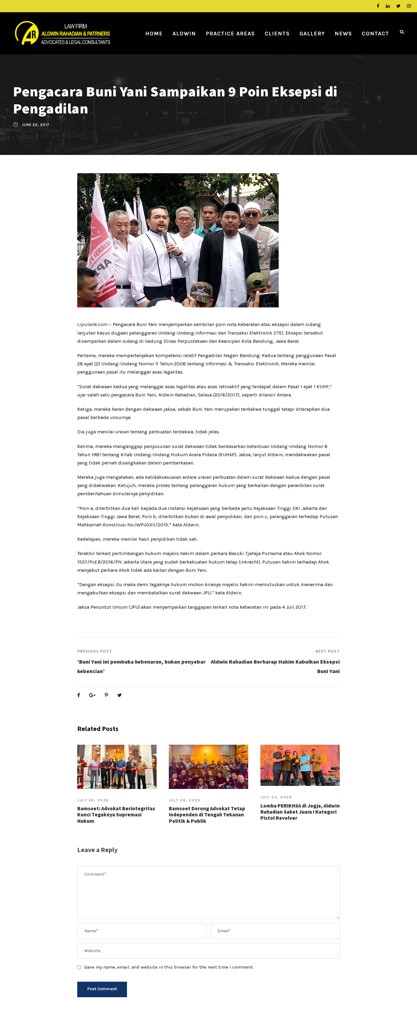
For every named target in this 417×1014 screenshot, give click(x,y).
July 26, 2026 (93, 800)
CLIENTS (277, 33)
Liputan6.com (92, 324)
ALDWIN (184, 33)
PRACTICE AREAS (230, 33)
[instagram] (409, 6)
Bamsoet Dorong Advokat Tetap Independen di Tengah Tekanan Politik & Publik (207, 814)
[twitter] (398, 6)
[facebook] (378, 6)
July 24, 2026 (276, 797)
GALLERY (312, 33)
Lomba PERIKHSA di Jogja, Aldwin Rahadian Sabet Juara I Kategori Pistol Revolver (300, 812)
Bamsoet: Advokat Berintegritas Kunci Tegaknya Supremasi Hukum (116, 814)
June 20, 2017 (35, 125)
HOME (154, 33)
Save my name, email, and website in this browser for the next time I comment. (169, 967)
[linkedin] (388, 6)
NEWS (343, 33)
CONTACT (375, 33)
